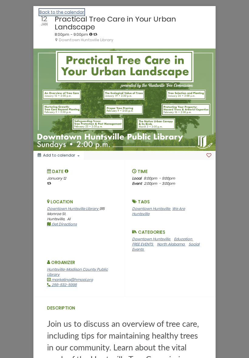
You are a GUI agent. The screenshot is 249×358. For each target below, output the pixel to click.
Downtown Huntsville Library (73, 208)
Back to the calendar (61, 12)
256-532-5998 (64, 284)
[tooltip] (90, 34)
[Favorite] (209, 155)
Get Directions (64, 224)
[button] (67, 171)
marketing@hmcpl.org (72, 279)
